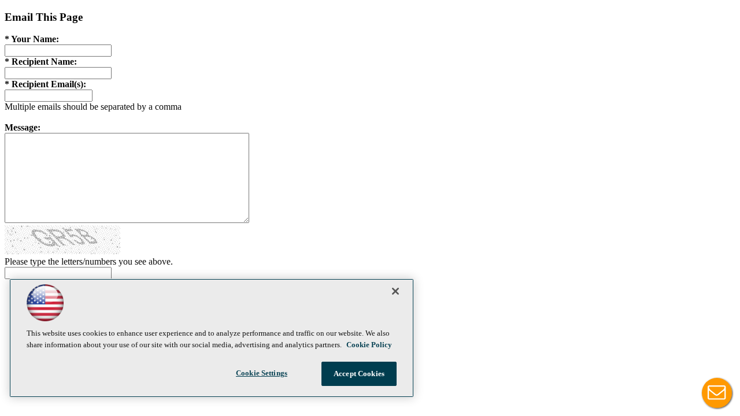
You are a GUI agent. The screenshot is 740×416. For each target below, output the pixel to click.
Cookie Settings (261, 373)
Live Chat (717, 393)
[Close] (395, 291)
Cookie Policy (369, 344)
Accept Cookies (359, 373)
